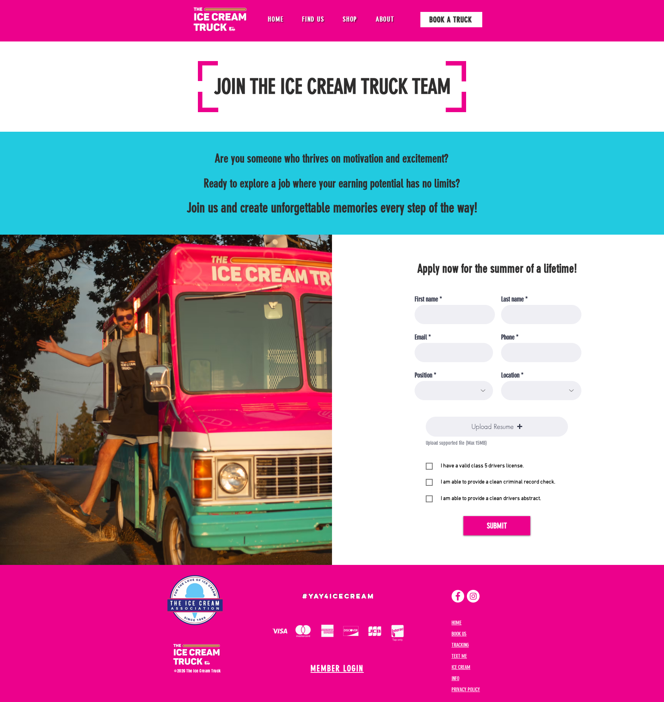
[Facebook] (458, 596)
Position (423, 375)
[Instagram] (473, 596)
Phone (508, 337)
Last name (512, 299)
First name (426, 299)
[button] (313, 19)
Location (510, 375)
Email (421, 337)
